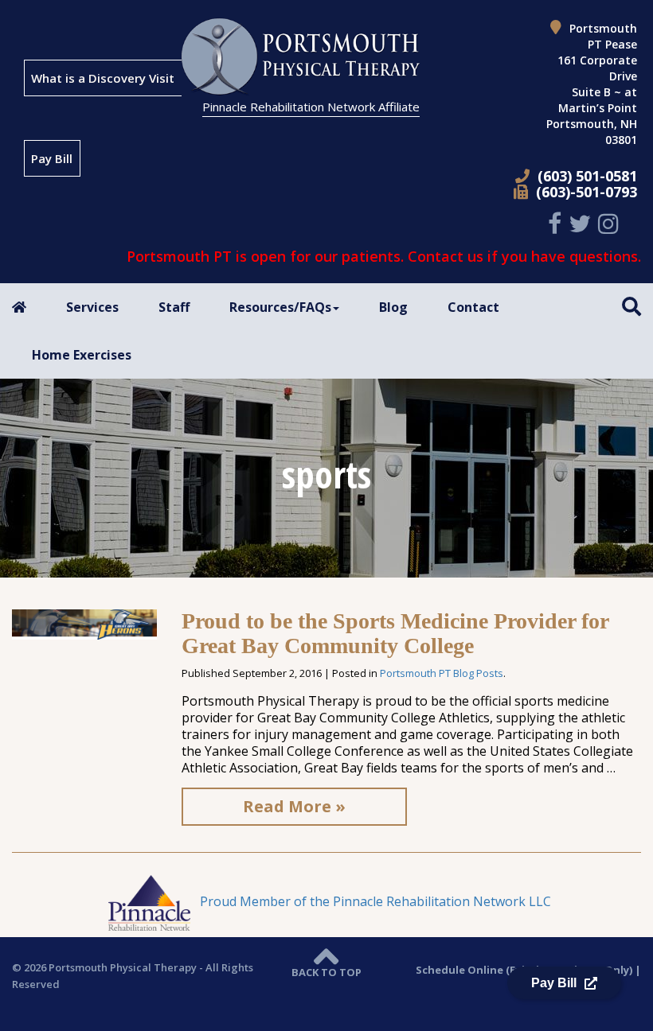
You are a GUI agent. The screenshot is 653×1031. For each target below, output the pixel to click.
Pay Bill (51, 158)
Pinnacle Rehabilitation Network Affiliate (311, 107)
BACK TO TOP (326, 972)
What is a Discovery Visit (102, 78)
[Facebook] (556, 223)
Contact (473, 307)
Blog (393, 307)
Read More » (294, 806)
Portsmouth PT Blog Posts (441, 673)
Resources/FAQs (280, 307)
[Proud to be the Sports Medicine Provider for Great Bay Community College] (84, 623)
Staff (174, 307)
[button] (631, 306)
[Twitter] (582, 223)
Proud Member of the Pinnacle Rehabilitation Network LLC (374, 901)
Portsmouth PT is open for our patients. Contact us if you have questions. (384, 256)
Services (92, 307)
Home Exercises (81, 355)
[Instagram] (610, 223)
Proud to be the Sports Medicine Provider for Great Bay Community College (395, 633)
